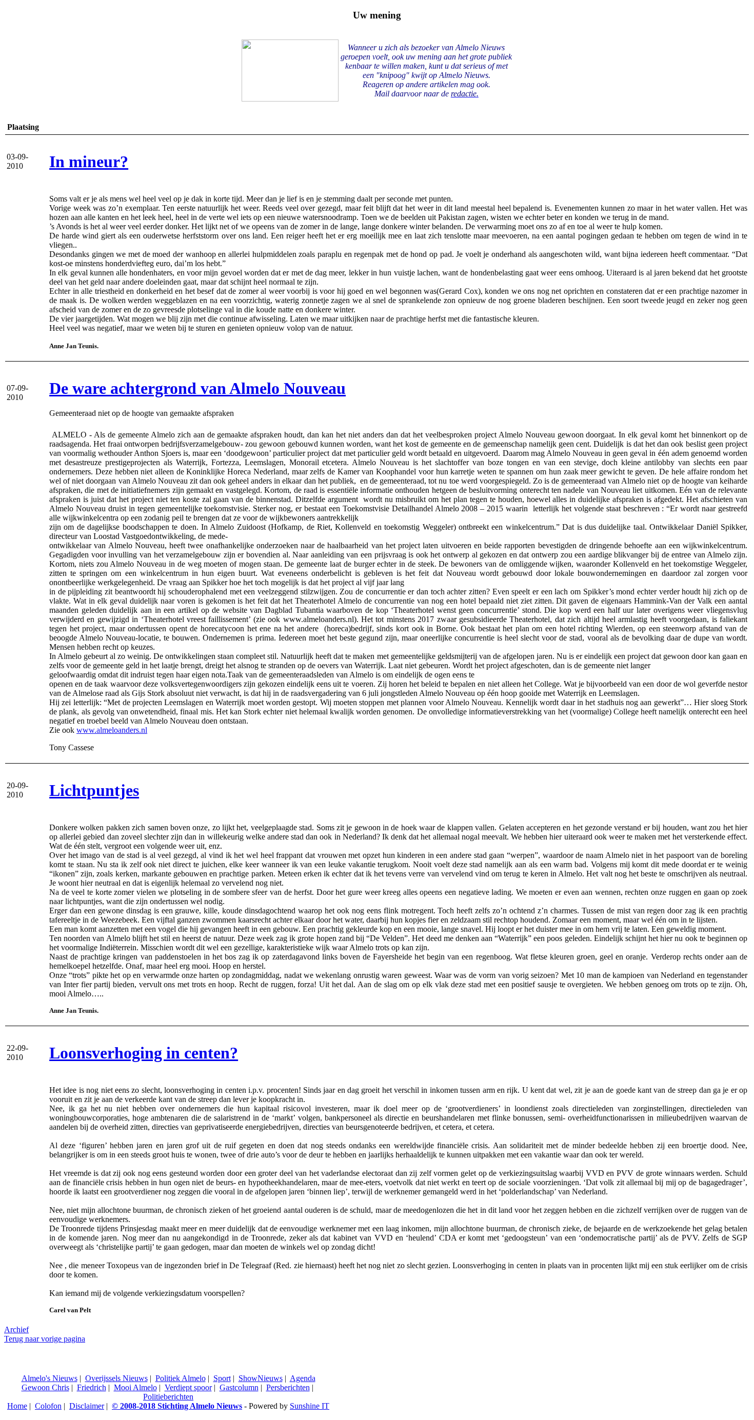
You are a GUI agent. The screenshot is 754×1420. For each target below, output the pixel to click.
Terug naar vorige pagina (44, 1338)
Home (17, 1406)
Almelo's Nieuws (49, 1378)
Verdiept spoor (188, 1387)
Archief (16, 1329)
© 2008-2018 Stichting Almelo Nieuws (177, 1406)
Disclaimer (86, 1406)
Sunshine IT (309, 1406)
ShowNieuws (261, 1378)
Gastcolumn (239, 1387)
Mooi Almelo (135, 1387)
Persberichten (288, 1387)
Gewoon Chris (45, 1387)
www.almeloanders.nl (111, 730)
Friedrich (91, 1387)
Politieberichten (168, 1396)
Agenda (302, 1378)
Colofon (48, 1406)
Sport (222, 1378)
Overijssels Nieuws (116, 1378)
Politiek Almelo (180, 1378)
